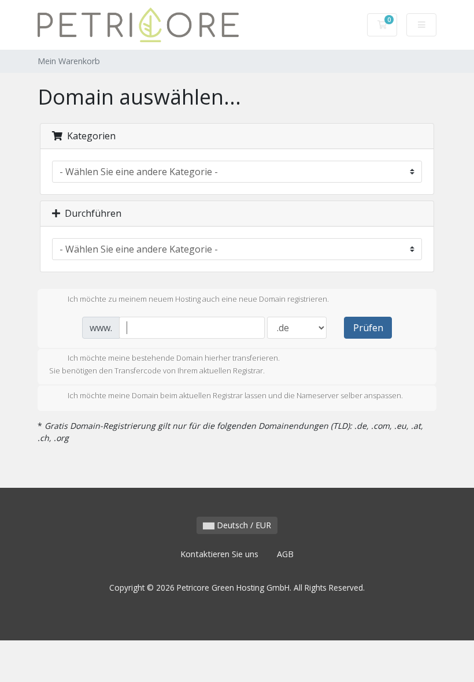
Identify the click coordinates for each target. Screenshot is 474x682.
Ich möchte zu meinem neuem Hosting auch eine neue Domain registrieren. (198, 299)
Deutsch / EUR (242, 525)
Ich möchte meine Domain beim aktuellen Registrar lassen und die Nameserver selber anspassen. (235, 395)
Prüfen (368, 327)
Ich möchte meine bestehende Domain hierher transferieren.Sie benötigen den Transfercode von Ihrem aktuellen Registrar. (164, 364)
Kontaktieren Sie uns (219, 553)
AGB (285, 553)
